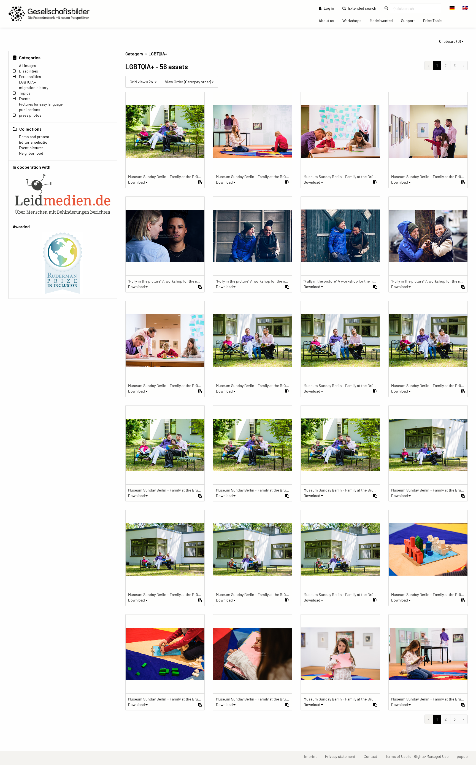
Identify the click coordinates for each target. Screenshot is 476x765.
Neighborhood (31, 153)
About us (328, 20)
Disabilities (28, 71)
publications (29, 109)
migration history (33, 87)
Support (410, 20)
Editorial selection (34, 142)
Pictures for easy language (41, 104)
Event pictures (31, 147)
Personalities (30, 76)
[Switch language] (452, 8)
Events (25, 98)
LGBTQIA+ (157, 53)
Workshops (354, 20)
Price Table (434, 20)
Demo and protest (34, 136)
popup (464, 756)
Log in (328, 8)
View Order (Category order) (188, 81)
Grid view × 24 (142, 81)
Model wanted (383, 20)
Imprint (312, 756)
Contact (372, 756)
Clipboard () (450, 41)
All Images (27, 65)
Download (136, 182)
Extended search (363, 8)
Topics (24, 93)
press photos (30, 115)
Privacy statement (342, 756)
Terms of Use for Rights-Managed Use (419, 756)
